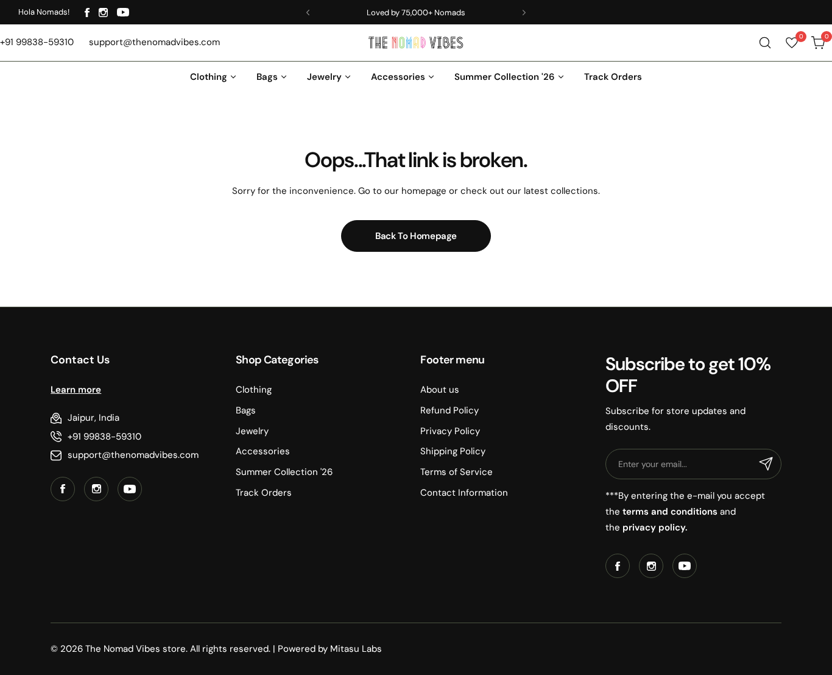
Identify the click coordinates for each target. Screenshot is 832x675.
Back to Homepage (416, 236)
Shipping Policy (452, 451)
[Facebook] (87, 12)
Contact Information (464, 493)
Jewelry (252, 431)
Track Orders (264, 493)
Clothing (254, 390)
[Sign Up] (766, 464)
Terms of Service (456, 472)
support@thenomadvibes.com (133, 455)
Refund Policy (449, 410)
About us (439, 390)
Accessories (263, 451)
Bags (246, 410)
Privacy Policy (450, 431)
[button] (307, 12)
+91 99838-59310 (104, 436)
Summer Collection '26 (284, 472)
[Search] (765, 42)
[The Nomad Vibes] (416, 43)
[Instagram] (103, 12)
